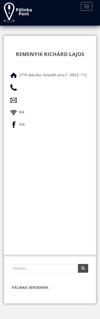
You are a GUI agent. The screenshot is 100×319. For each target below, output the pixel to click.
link (21, 111)
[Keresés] (83, 268)
